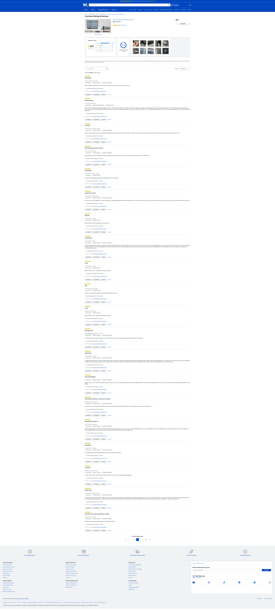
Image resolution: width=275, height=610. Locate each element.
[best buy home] (85, 5)
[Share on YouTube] (193, 582)
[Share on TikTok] (224, 582)
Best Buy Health (132, 571)
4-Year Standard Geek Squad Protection (123, 19)
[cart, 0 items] (190, 5)
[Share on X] (270, 582)
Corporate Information (133, 582)
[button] (175, 5)
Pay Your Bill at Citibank (8, 585)
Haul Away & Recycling (70, 575)
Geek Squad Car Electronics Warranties (116, 14)
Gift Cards (5, 577)
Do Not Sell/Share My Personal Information (54, 602)
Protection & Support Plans (71, 573)
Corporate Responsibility (134, 587)
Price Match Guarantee (8, 571)
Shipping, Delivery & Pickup (9, 566)
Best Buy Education (133, 573)
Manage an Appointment (71, 571)
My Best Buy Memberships (71, 582)
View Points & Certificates (71, 585)
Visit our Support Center (71, 564)
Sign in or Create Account (198, 563)
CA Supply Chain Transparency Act (99, 602)
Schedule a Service (70, 569)
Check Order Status (7, 564)
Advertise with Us (132, 566)
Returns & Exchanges (7, 569)
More (189, 9)
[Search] (107, 68)
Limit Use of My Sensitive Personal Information (71, 602)
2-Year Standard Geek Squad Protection (99, 116)
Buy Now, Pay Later (7, 589)
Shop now (153, 1)
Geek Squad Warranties (101, 14)
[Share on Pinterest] (254, 582)
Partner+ (130, 577)
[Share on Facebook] (239, 582)
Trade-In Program (6, 575)
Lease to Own (6, 587)
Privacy (18, 602)
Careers (130, 585)
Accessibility (5, 602)
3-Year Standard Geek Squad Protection (99, 91)
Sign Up (266, 570)
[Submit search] (169, 5)
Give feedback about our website (22, 598)
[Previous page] (125, 539)
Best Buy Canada (268, 598)
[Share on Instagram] (209, 582)
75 (145, 539)
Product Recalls (6, 573)
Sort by (176, 68)
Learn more (198, 577)
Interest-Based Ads (24, 602)
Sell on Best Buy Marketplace (135, 564)
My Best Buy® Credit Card (8, 582)
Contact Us (68, 577)
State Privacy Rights (32, 602)
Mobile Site (259, 598)
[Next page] (149, 539)
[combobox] (184, 68)
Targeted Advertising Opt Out (86, 602)
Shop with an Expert (70, 566)
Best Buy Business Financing (9, 591)
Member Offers (69, 587)
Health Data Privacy (41, 602)
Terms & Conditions (12, 602)
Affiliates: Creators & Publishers (135, 569)
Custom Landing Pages (90, 14)
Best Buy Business (132, 575)
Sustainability (131, 589)
